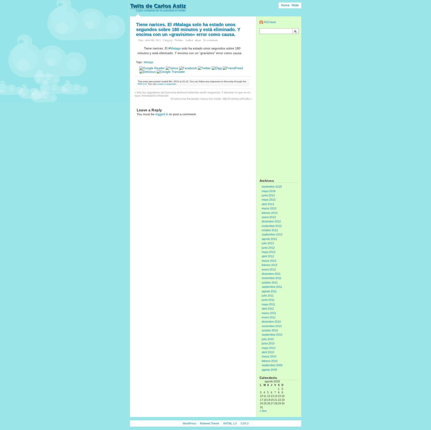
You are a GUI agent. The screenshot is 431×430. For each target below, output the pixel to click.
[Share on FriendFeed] (233, 68)
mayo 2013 (268, 199)
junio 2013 (268, 195)
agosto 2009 (269, 369)
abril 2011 (268, 308)
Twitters (179, 40)
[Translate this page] (171, 71)
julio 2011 (268, 295)
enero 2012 (269, 269)
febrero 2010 (269, 361)
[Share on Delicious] (147, 71)
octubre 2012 (270, 230)
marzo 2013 (269, 208)
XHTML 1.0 (230, 423)
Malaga (175, 48)
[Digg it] (217, 68)
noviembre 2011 (271, 278)
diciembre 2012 (271, 221)
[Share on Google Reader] (152, 68)
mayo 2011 (268, 304)
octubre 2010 (270, 330)
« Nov (263, 410)
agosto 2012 (269, 239)
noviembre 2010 (272, 326)
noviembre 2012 (272, 226)
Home (285, 5)
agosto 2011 (269, 291)
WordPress (189, 423)
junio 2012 (268, 247)
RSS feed (270, 22)
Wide (295, 5)
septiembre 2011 (272, 286)
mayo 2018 (268, 191)
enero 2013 (269, 217)
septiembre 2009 (272, 365)
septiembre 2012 (272, 234)
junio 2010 (268, 343)
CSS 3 (244, 423)
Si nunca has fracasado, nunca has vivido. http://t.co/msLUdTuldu (210, 98)
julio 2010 (268, 339)
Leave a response (166, 84)
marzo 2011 (269, 313)
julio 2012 (268, 243)
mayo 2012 (268, 252)
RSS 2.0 (142, 84)
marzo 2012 (269, 260)
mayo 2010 (268, 348)
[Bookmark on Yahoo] (172, 68)
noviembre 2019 (272, 186)
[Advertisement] (278, 107)
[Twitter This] (204, 68)
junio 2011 (268, 299)
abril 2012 (268, 256)
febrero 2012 (269, 265)
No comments (210, 40)
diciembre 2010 (271, 321)
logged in (161, 114)
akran (198, 40)
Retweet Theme (209, 423)
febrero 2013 (269, 213)
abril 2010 (268, 352)
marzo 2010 (269, 356)
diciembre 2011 (271, 273)
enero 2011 (269, 317)
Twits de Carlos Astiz (158, 6)
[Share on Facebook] (188, 68)
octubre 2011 (270, 282)
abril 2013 (268, 204)
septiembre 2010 (272, 334)
